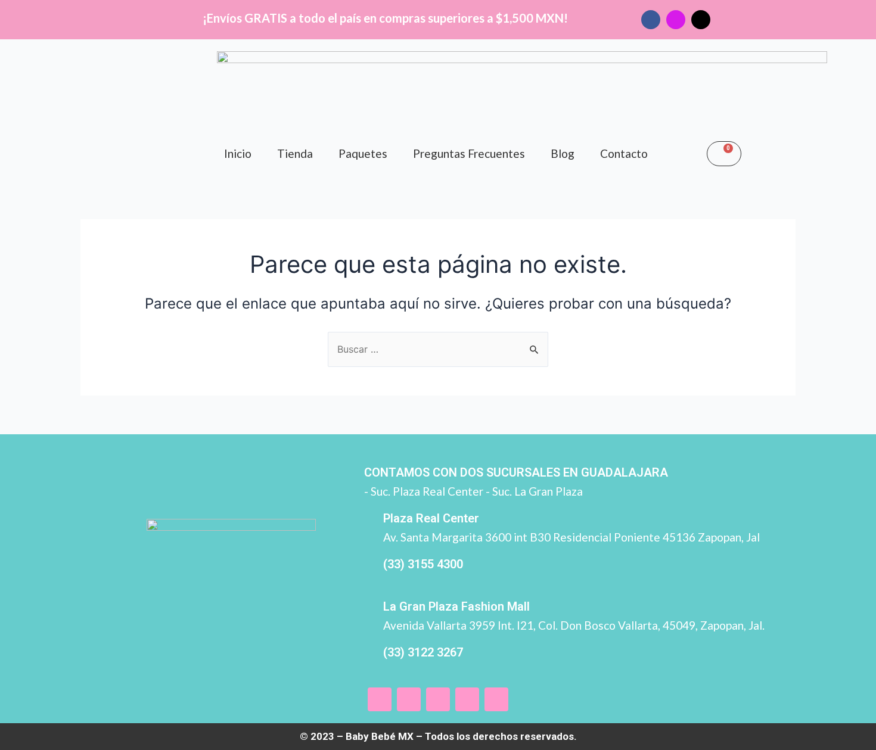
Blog (562, 153)
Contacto (624, 153)
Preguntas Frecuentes (469, 153)
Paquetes (362, 153)
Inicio (237, 153)
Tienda (295, 153)
